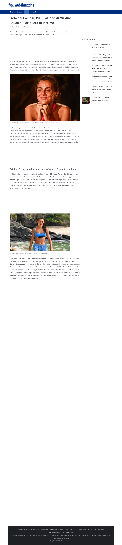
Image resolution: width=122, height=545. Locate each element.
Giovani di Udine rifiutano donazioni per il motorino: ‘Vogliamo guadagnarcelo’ (101, 47)
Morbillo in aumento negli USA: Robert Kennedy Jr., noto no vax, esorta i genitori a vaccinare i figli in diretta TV (102, 78)
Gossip (19, 12)
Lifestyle (34, 12)
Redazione (52, 532)
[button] (111, 12)
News (12, 12)
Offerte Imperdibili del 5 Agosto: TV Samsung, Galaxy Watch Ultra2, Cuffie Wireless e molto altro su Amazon (102, 57)
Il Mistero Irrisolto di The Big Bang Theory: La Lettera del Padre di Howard (101, 100)
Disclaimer (69, 532)
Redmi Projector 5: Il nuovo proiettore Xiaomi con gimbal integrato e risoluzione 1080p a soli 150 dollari (102, 68)
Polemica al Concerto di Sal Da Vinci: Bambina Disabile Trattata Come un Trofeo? (102, 89)
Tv (26, 12)
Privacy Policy (61, 532)
